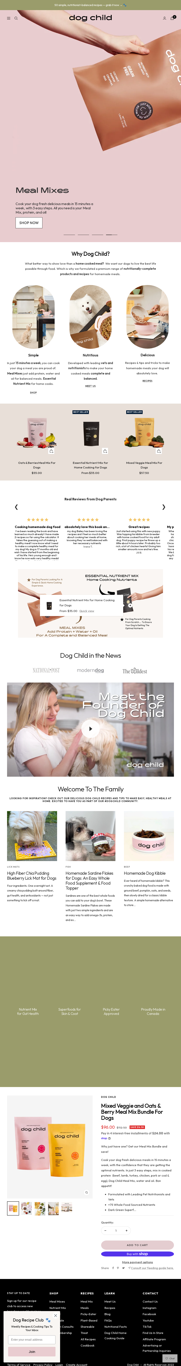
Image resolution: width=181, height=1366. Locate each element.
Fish (68, 866)
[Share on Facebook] (113, 1268)
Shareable (87, 1326)
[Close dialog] (55, 1315)
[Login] (164, 18)
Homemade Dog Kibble (144, 873)
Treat (84, 1333)
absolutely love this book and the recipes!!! (97, 527)
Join (32, 1351)
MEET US (90, 386)
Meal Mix (87, 1301)
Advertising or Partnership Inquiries (157, 1347)
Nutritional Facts (115, 1326)
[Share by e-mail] (129, 1268)
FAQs (108, 1320)
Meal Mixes (57, 1301)
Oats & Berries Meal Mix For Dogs (37, 465)
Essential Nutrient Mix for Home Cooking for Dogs (90, 465)
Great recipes (139, 527)
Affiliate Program (154, 1339)
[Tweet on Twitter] (123, 1268)
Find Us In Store (153, 1333)
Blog (107, 1314)
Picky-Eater (88, 1314)
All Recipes (88, 1339)
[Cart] (172, 18)
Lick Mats (13, 866)
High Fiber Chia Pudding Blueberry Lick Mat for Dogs (31, 875)
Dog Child (108, 1097)
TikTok (147, 1326)
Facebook (149, 1314)
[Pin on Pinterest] (118, 1268)
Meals (85, 1308)
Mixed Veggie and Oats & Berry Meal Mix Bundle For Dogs (132, 1111)
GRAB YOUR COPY (34, 139)
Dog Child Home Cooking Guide (115, 1335)
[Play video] (90, 729)
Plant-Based (89, 1320)
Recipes (109, 1308)
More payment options (137, 1262)
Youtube (148, 1320)
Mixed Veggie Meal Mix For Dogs (144, 465)
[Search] (16, 18)
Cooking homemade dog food (37, 527)
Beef (127, 866)
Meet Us (110, 1301)
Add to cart (137, 1245)
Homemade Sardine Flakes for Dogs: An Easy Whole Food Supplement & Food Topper (89, 880)
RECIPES (148, 380)
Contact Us (150, 1301)
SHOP (33, 392)
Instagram (149, 1308)
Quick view (86, 611)
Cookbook (87, 1345)
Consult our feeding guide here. (152, 1268)
